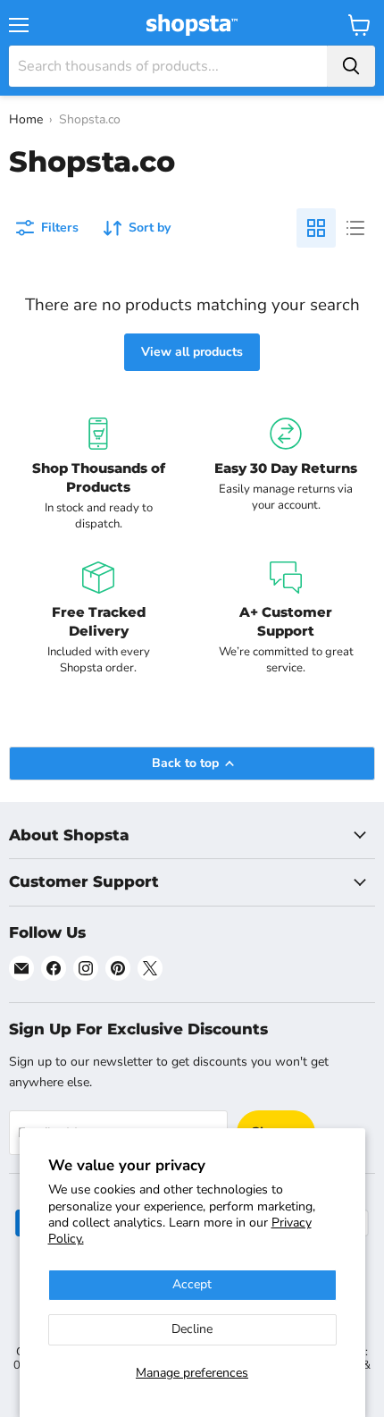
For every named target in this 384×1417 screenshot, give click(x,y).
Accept (192, 1284)
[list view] (355, 228)
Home (26, 119)
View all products (192, 351)
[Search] (351, 66)
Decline (192, 1328)
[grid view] (316, 228)
